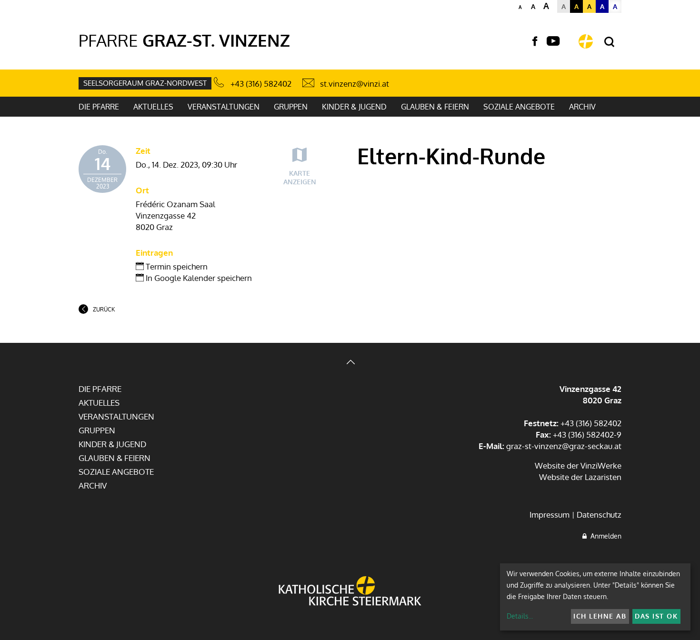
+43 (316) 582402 (260, 84)
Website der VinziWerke (578, 465)
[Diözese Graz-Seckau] (350, 592)
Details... (520, 616)
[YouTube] (553, 41)
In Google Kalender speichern (198, 278)
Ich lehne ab (599, 616)
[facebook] (534, 41)
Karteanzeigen (299, 177)
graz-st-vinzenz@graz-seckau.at (563, 446)
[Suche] (609, 42)
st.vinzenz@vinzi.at (354, 84)
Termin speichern (176, 266)
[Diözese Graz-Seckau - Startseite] (586, 41)
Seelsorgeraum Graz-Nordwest (145, 83)
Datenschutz (599, 514)
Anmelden (604, 536)
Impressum (550, 514)
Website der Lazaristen (580, 477)
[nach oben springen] (350, 363)
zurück (104, 309)
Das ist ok (656, 616)
